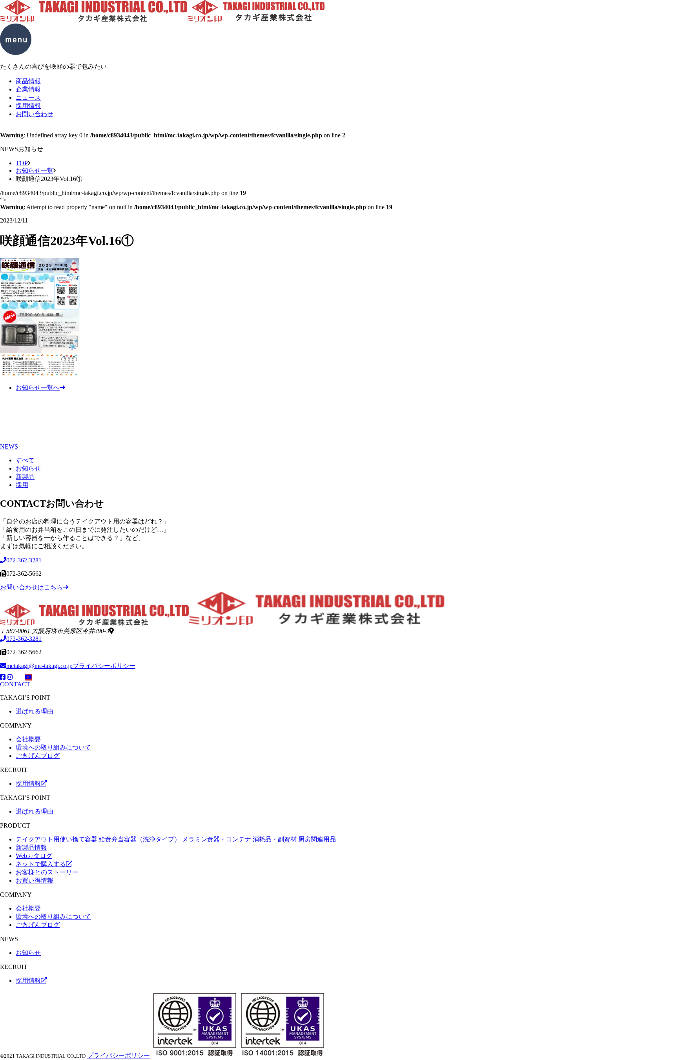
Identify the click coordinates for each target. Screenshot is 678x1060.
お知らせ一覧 (34, 170)
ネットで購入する (41, 864)
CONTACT (15, 684)
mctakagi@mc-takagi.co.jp (39, 665)
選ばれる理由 (34, 711)
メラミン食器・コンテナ (216, 839)
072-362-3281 (24, 638)
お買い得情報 (34, 880)
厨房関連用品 (317, 839)
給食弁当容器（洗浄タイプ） (139, 839)
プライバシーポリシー (104, 665)
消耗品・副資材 (275, 839)
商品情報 (28, 81)
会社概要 (28, 739)
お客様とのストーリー (47, 872)
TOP (22, 163)
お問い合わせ (34, 114)
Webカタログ (34, 855)
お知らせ (28, 468)
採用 (22, 485)
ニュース (28, 97)
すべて (25, 460)
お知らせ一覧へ (38, 387)
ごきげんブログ (38, 755)
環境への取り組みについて (53, 747)
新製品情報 (31, 847)
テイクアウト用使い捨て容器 (56, 839)
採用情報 (28, 105)
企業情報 (28, 89)
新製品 (25, 476)
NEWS (9, 446)
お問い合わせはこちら (31, 587)
